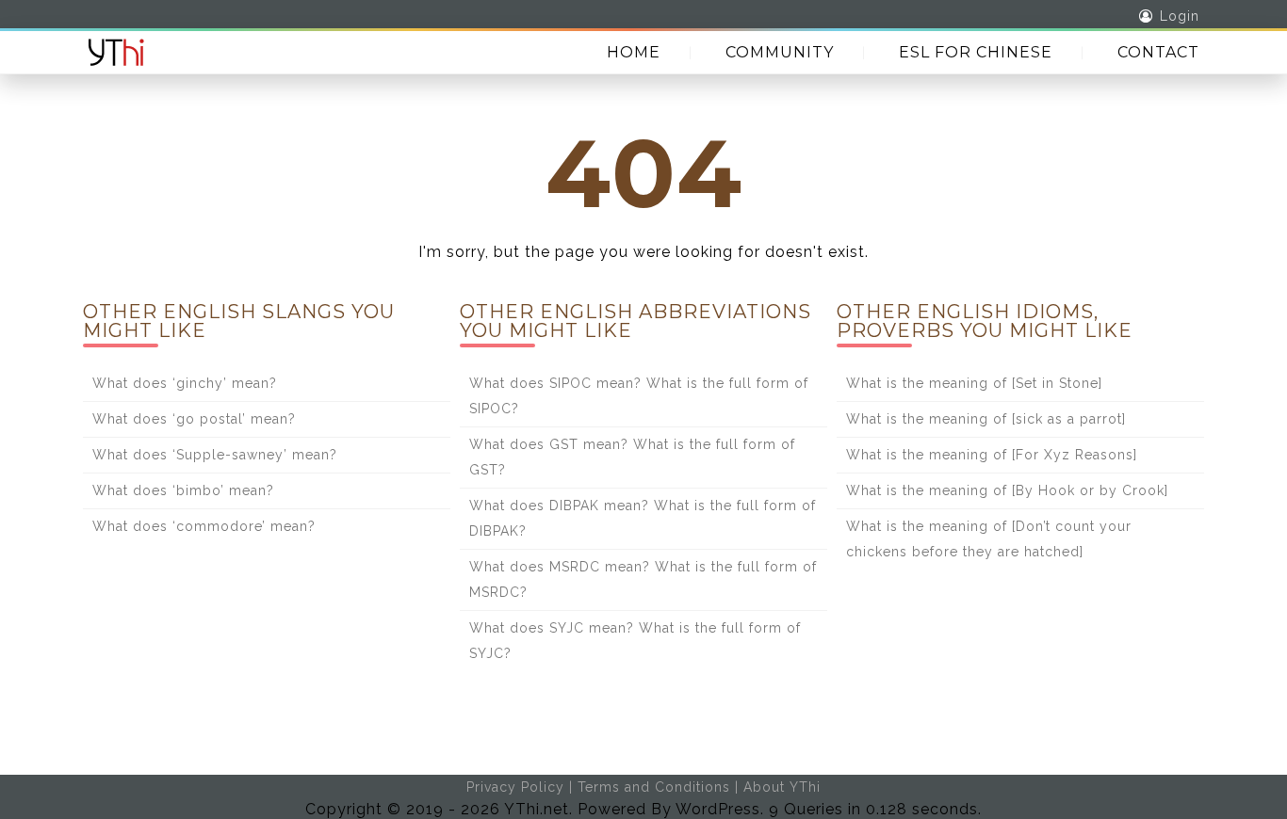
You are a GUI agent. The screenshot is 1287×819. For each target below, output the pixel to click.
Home (633, 52)
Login (1179, 16)
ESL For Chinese (975, 52)
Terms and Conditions (654, 787)
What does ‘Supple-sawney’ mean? (214, 454)
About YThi (782, 787)
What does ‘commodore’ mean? (204, 526)
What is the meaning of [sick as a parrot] (986, 418)
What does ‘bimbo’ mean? (183, 490)
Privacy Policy (515, 787)
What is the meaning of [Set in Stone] (974, 383)
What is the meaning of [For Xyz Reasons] (991, 454)
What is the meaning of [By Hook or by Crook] (1007, 490)
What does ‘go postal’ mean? (194, 418)
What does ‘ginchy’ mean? (184, 383)
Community (779, 52)
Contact (1158, 52)
